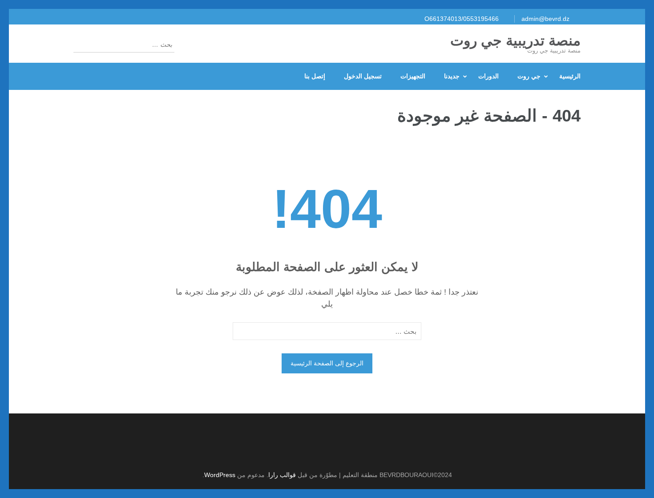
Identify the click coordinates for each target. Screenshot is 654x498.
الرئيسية (570, 76)
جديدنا (452, 76)
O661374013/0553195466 (461, 18)
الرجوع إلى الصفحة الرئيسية (327, 363)
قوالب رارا (282, 474)
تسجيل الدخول (363, 76)
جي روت (529, 76)
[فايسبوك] (322, 452)
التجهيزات (412, 76)
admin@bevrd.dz (545, 18)
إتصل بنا (314, 76)
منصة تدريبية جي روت (515, 40)
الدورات (488, 76)
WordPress (219, 474)
